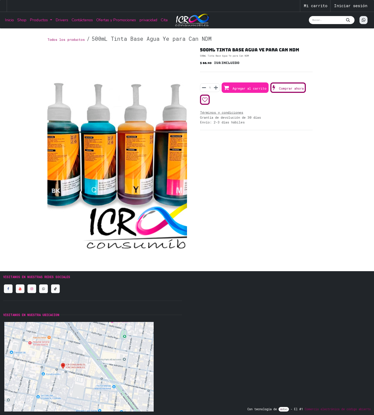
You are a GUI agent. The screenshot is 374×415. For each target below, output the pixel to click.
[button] (245, 87)
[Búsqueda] (349, 20)
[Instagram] (31, 288)
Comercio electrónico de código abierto (338, 409)
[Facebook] (8, 288)
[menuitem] (9, 20)
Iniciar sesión (350, 5)
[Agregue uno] (215, 88)
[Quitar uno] (204, 88)
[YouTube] (20, 288)
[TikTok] (55, 288)
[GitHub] (43, 288)
